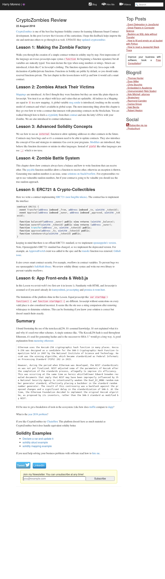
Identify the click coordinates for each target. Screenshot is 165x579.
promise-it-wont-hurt (94, 289)
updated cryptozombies (93, 39)
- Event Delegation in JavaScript (142, 24)
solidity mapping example (37, 446)
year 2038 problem (37, 414)
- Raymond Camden (136, 100)
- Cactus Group (134, 103)
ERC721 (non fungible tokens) (71, 197)
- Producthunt (133, 128)
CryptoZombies (24, 31)
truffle (92, 407)
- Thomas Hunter (135, 78)
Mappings (21, 94)
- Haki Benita (132, 107)
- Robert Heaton (134, 110)
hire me (96, 453)
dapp (110, 407)
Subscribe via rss (138, 125)
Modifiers (95, 142)
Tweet (21, 465)
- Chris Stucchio (134, 84)
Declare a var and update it (38, 438)
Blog (94, 4)
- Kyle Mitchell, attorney (138, 94)
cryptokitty (52, 114)
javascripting (72, 289)
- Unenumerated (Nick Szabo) (141, 91)
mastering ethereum (43, 340)
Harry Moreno (13, 4)
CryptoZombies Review (41, 19)
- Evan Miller (132, 81)
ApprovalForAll (37, 251)
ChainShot (52, 421)
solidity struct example (35, 442)
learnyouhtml (58, 289)
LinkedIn (39, 465)
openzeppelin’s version (104, 242)
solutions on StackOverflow (81, 173)
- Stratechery (132, 97)
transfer (86, 251)
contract (73, 114)
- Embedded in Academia (139, 87)
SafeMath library (42, 266)
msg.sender (75, 102)
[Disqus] (68, 534)
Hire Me (110, 4)
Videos (127, 4)
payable (31, 169)
